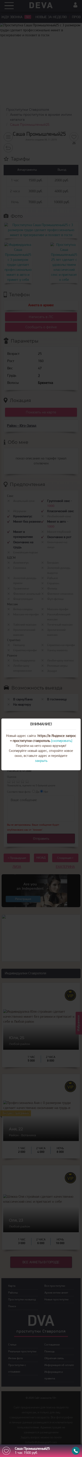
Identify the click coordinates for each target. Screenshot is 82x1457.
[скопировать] (61, 741)
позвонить (76, 1451)
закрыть (41, 761)
